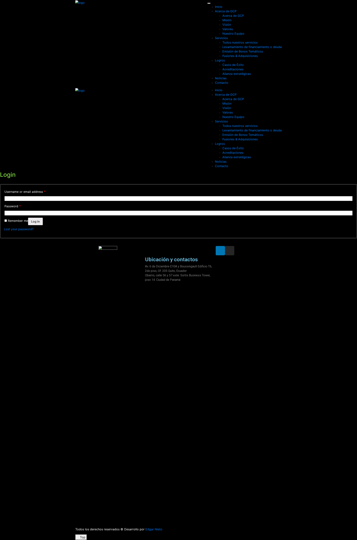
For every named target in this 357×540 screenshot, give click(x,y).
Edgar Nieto (153, 529)
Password (12, 206)
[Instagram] (229, 250)
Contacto (221, 82)
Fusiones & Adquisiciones (240, 56)
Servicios (221, 38)
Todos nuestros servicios (240, 42)
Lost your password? (18, 229)
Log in (35, 221)
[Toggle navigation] (209, 3)
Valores (227, 29)
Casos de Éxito (233, 65)
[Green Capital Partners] (80, 2)
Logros (220, 60)
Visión (226, 24)
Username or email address (25, 192)
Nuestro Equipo (233, 33)
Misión (226, 20)
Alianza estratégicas (236, 74)
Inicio (218, 7)
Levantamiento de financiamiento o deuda (252, 47)
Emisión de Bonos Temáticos (242, 51)
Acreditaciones (232, 69)
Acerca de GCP (226, 11)
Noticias (220, 78)
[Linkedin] (220, 250)
